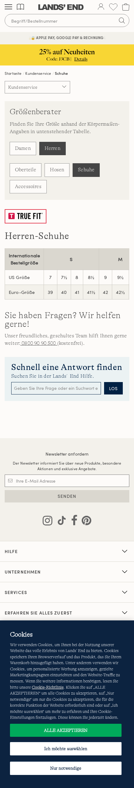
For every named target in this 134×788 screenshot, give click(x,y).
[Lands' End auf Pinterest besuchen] (84, 522)
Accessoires (28, 186)
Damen (23, 148)
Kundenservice (38, 73)
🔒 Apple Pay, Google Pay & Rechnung (67, 37)
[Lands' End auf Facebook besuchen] (72, 522)
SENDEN (67, 496)
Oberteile (25, 170)
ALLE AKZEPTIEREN (66, 730)
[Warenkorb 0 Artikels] (125, 7)
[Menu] (8, 7)
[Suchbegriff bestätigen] (122, 20)
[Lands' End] (61, 7)
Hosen (57, 170)
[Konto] (101, 7)
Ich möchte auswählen (65, 748)
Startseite (13, 73)
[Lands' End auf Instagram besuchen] (47, 522)
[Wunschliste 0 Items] (113, 7)
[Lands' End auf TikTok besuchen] (59, 522)
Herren (52, 148)
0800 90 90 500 (38, 343)
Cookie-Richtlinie (48, 687)
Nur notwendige (66, 768)
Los (113, 388)
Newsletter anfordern (67, 454)
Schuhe (86, 170)
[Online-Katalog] (20, 7)
